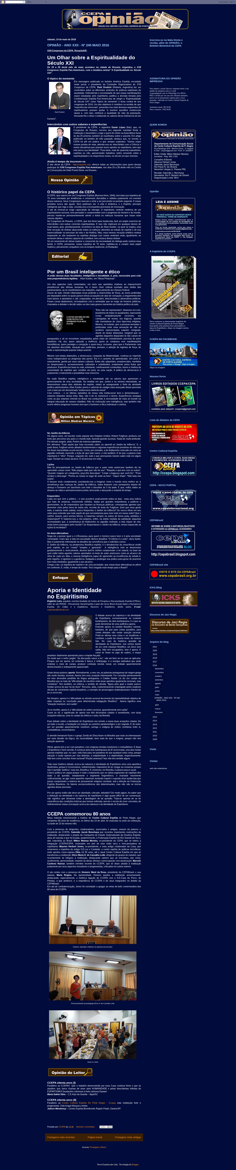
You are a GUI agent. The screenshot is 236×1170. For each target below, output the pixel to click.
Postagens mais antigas (128, 1137)
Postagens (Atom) (98, 1147)
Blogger (135, 1164)
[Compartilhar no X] (106, 1127)
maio (157, 695)
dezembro (159, 669)
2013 (155, 724)
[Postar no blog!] (103, 1127)
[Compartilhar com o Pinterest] (111, 1127)
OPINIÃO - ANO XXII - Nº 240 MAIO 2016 (78, 45)
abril (157, 705)
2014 (155, 721)
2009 (155, 739)
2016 (155, 665)
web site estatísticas (158, 768)
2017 (155, 662)
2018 (155, 658)
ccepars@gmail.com (157, 93)
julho (157, 687)
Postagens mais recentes (61, 1137)
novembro (159, 672)
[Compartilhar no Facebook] (108, 1127)
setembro (159, 680)
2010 (155, 736)
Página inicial (95, 1137)
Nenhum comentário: (85, 1127)
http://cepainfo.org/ (82, 164)
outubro (158, 676)
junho (157, 691)
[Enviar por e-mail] (100, 1127)
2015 (155, 717)
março (158, 709)
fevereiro (159, 712)
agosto (158, 683)
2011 (155, 732)
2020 (155, 650)
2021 (155, 647)
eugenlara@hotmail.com (58, 610)
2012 (155, 728)
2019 (155, 654)
